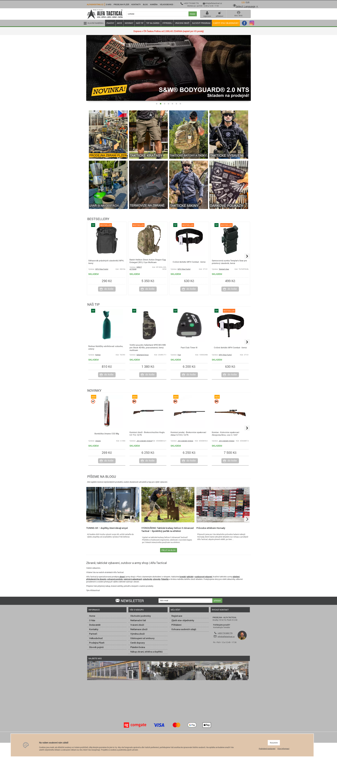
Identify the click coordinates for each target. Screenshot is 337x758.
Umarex (98, 441)
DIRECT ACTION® (136, 268)
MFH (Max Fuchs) (101, 269)
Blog (145, 4)
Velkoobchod (96, 638)
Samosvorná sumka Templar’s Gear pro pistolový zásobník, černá (229, 261)
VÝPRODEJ (167, 23)
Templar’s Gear (224, 269)
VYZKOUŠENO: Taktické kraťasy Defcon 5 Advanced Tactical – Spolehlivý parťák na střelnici (167, 529)
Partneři (93, 633)
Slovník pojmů (96, 647)
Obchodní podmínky (140, 615)
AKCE (119, 23)
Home (92, 615)
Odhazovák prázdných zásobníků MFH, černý (106, 261)
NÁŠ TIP (139, 23)
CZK (243, 2)
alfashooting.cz (95, 4)
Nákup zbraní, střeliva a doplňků (146, 651)
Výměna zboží (137, 633)
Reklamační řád (138, 620)
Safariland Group (143, 355)
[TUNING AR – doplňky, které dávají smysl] (112, 521)
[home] (104, 18)
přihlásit (217, 600)
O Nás (92, 620)
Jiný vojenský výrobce (144, 441)
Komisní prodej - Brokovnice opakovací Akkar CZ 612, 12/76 (188, 433)
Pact (179, 355)
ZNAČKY (110, 23)
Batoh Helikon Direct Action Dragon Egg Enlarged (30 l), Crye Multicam (148, 261)
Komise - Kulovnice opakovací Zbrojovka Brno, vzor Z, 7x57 (225, 433)
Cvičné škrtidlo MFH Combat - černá (189, 262)
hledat (192, 14)
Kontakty (93, 629)
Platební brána (137, 647)
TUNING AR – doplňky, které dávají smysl (107, 527)
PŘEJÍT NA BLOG (168, 550)
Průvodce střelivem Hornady (210, 527)
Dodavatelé (94, 624)
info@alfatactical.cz (226, 636)
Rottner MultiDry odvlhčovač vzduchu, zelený (105, 347)
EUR (247, 2)
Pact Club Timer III (189, 347)
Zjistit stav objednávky (226, 23)
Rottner (98, 355)
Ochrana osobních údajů (183, 629)
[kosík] (238, 13)
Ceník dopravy (137, 642)
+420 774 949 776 (225, 633)
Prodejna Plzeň (96, 642)
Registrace (176, 615)
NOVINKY (129, 23)
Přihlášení (176, 624)
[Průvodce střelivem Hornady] (223, 521)
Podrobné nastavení (267, 748)
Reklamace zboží (138, 629)
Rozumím (274, 742)
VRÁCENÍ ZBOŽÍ (182, 23)
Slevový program (201, 23)
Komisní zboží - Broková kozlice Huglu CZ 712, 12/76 (147, 433)
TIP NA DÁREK (153, 23)
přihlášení (219, 16)
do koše (108, 288)
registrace (207, 16)
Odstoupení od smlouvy (142, 638)
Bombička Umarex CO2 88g (107, 433)
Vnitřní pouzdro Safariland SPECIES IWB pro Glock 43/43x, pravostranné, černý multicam (148, 347)
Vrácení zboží (137, 624)
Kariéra (154, 4)
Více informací (283, 748)
